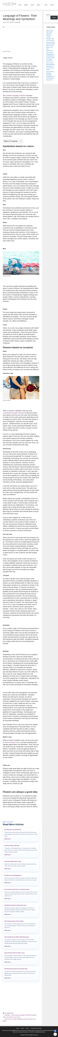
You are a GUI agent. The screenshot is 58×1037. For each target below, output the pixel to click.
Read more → (8, 839)
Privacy (27, 1028)
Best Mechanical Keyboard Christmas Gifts (15, 968)
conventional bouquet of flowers (13, 413)
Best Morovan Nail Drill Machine (13, 875)
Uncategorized (9, 1013)
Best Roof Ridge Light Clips (11, 845)
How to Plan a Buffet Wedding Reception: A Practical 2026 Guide (50, 66)
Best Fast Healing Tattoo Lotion (12, 861)
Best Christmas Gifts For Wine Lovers (14, 952)
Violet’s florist (15, 123)
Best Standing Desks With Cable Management (16, 937)
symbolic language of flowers (16, 95)
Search (48, 14)
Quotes (32, 4)
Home (20, 4)
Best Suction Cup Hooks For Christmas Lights (16, 889)
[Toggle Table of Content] (20, 141)
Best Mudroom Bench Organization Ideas (15, 905)
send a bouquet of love (12, 742)
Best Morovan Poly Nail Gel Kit (12, 829)
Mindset (26, 4)
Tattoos (38, 4)
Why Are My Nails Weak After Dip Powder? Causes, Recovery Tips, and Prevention (50, 35)
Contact (52, 4)
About (46, 4)
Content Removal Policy (36, 1028)
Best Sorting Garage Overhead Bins (14, 921)
